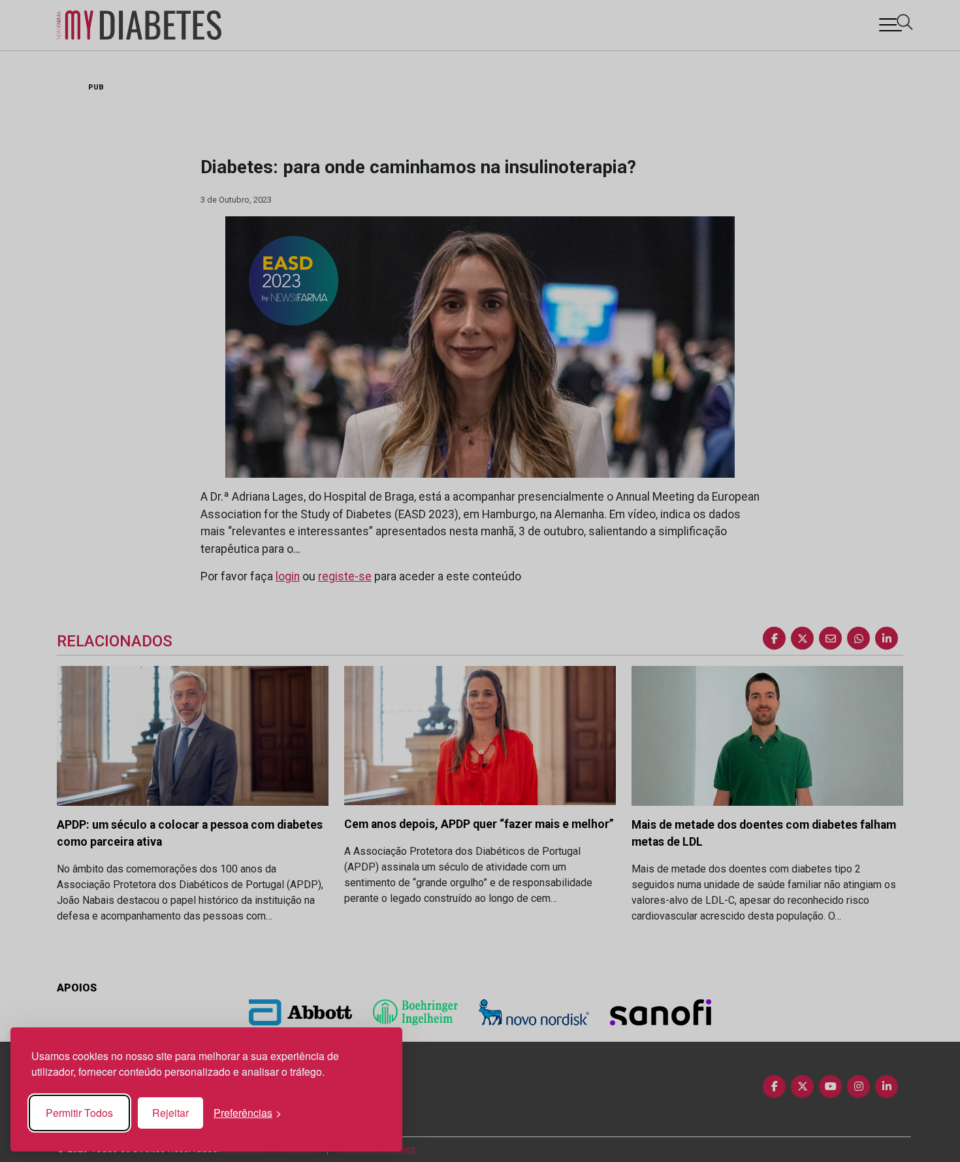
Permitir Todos (79, 1112)
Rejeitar (170, 1112)
